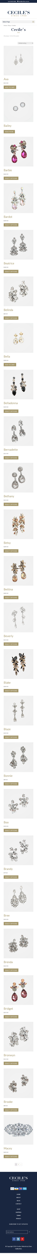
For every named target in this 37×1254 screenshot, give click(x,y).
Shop (9, 25)
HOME (18, 1194)
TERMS (19, 1215)
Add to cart (10, 87)
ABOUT (18, 1197)
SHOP (18, 1209)
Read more (9, 132)
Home (5, 25)
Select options (11, 178)
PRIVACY (18, 1218)
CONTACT (18, 1204)
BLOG (18, 1200)
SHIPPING (18, 1212)
